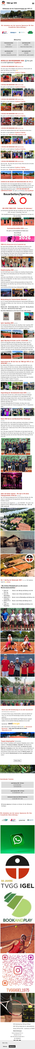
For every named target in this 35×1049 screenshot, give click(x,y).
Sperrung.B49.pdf (29, 190)
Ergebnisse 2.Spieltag (20, 149)
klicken (8, 582)
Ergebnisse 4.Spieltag (20, 116)
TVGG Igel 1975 (12, 3)
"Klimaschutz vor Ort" (7, 730)
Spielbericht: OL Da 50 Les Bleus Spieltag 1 (19, 169)
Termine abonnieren (7, 804)
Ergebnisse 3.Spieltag (20, 132)
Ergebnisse (17, 62)
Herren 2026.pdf (17, 235)
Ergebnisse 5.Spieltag (20, 101)
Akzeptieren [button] (12, 1046)
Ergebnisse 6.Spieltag (20, 87)
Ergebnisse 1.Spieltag (20, 167)
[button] (17, 785)
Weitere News (17, 760)
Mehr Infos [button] (5, 1043)
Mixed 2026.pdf (17, 232)
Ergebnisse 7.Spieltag (20, 72)
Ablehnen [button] (5, 1046)
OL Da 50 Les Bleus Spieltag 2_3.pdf (17, 134)
